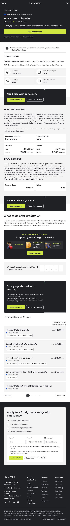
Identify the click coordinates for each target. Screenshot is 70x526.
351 (40, 395)
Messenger (48, 438)
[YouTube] (18, 502)
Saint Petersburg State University (21, 344)
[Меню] (67, 3)
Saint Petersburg (18, 346)
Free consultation (35, 32)
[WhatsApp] (44, 457)
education (12, 488)
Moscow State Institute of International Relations (29, 386)
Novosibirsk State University (19, 358)
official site (58, 65)
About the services (35, 99)
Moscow (15, 332)
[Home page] (35, 3)
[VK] (13, 502)
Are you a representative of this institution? (18, 37)
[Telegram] (41, 457)
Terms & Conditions (49, 519)
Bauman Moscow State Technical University (26, 372)
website (6, 123)
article (46, 225)
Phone (29, 438)
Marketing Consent (22, 453)
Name (11, 438)
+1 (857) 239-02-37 (11, 482)
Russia (10, 332)
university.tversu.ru (25, 14)
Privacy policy (61, 519)
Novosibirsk (16, 360)
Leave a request (16, 99)
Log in (3, 3)
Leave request (16, 458)
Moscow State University (17, 330)
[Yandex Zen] (9, 502)
